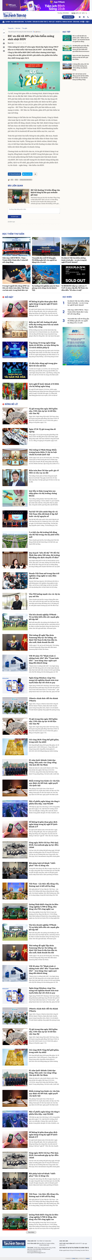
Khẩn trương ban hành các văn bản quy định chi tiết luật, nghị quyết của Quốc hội (44, 783)
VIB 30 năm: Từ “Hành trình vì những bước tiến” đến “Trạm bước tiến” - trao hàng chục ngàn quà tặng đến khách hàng (44, 659)
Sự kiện (7, 21)
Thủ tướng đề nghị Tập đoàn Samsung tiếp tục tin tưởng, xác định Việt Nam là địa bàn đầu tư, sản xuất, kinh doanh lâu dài (43, 638)
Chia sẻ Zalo (28, 174)
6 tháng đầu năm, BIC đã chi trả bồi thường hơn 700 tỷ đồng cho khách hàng (81, 67)
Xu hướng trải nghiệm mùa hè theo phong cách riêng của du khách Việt (45, 288)
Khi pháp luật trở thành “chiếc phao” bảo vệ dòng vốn (42, 864)
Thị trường (28, 21)
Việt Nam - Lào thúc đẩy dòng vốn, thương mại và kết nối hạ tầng (44, 885)
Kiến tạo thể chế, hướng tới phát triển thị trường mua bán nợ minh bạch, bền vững (43, 324)
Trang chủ (10, 28)
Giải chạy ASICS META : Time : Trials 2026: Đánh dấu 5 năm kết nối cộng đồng (15, 260)
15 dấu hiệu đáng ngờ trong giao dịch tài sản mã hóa (43, 364)
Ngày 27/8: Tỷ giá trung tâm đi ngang (42, 430)
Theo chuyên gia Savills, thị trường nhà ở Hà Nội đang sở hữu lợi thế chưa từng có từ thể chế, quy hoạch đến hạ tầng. (44, 542)
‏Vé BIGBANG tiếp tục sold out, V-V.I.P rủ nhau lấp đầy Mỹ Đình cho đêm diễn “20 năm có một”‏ (74, 288)
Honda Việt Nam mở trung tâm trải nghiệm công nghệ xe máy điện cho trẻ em (44, 575)
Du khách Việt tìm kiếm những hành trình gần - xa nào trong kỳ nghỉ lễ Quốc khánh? (74, 260)
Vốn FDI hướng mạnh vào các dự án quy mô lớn (44, 595)
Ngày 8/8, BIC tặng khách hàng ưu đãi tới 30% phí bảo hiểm (81, 57)
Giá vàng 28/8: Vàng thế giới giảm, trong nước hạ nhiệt (44, 740)
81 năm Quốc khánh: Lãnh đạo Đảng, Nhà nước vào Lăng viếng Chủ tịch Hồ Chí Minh (43, 762)
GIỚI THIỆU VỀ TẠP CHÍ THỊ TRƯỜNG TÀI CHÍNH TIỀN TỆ (74, 1247)
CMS (75, 1258)
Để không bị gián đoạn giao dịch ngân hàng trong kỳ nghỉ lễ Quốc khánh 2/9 (43, 303)
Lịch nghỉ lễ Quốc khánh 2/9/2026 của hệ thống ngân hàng (44, 385)
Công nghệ (76, 21)
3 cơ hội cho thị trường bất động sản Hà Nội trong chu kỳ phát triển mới (44, 534)
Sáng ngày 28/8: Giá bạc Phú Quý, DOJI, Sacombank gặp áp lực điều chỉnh (44, 844)
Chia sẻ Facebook (15, 174)
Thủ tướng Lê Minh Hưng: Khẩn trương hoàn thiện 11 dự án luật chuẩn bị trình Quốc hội (43, 452)
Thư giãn (24, 28)
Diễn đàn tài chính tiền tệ (40, 21)
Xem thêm (31, 1232)
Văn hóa (17, 28)
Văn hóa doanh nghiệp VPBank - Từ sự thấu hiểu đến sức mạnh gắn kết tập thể (44, 616)
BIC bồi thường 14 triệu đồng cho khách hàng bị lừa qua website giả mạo (45, 192)
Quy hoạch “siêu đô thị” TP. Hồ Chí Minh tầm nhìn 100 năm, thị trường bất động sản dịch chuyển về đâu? (44, 555)
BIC (12, 179)
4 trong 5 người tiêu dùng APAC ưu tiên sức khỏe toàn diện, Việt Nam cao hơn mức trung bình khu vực (15, 288)
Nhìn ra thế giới (67, 21)
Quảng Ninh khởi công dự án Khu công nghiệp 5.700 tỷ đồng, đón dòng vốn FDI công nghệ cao (43, 906)
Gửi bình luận (14, 216)
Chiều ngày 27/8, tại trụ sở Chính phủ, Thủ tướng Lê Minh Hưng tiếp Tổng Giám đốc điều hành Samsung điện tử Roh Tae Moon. (44, 647)
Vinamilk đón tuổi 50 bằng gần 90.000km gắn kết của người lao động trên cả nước (44, 260)
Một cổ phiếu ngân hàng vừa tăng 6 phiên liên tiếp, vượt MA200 (44, 802)
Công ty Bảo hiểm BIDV (26, 179)
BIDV (16, 179)
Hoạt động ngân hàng (17, 21)
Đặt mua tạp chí (68, 17)
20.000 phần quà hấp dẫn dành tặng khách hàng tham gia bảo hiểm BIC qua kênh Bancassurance (81, 48)
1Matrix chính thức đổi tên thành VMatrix (43, 699)
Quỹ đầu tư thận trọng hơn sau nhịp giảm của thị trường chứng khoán (43, 493)
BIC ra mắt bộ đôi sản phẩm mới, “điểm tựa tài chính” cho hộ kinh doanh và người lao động (81, 38)
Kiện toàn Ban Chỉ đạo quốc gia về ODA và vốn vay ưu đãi (44, 471)
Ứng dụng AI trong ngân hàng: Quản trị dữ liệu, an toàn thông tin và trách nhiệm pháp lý (44, 345)
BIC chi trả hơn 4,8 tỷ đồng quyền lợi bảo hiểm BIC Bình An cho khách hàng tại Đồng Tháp (81, 76)
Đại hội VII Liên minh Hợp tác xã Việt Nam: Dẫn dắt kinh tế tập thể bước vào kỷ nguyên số (43, 513)
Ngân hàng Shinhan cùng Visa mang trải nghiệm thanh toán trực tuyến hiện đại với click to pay (44, 680)
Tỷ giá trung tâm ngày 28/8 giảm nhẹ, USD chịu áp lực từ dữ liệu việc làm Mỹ (43, 411)
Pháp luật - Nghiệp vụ (55, 21)
